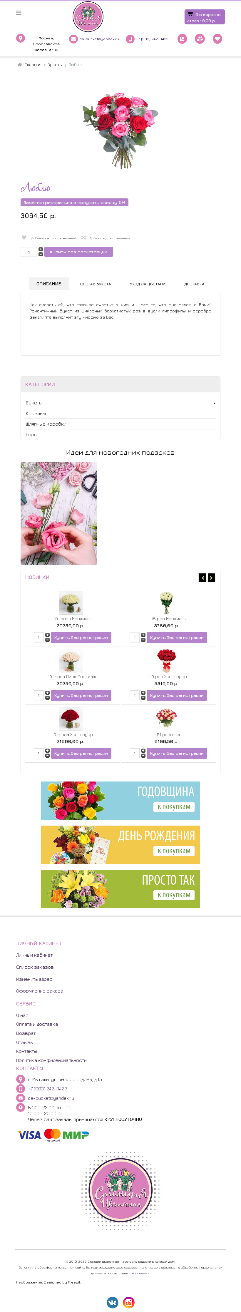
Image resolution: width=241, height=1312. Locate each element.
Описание (48, 283)
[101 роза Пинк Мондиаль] (71, 661)
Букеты (34, 402)
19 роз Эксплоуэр (168, 676)
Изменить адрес (34, 979)
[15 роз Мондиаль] (167, 603)
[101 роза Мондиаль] (71, 603)
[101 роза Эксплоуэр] (71, 719)
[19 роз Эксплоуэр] (167, 661)
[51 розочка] (167, 719)
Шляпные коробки (46, 423)
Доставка (194, 283)
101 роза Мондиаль (72, 618)
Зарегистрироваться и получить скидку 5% (74, 202)
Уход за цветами (147, 283)
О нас (22, 1015)
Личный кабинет (34, 955)
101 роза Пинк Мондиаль (72, 676)
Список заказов (35, 967)
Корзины (36, 413)
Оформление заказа (39, 990)
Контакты (26, 1051)
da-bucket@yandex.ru (99, 39)
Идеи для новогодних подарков (120, 452)
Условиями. (141, 1273)
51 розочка (168, 734)
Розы (31, 434)
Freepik (74, 1282)
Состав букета (95, 283)
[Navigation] (18, 13)
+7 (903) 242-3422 (152, 39)
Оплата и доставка (37, 1024)
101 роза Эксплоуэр (72, 734)
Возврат (26, 1033)
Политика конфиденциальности (51, 1060)
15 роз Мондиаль (168, 618)
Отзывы (25, 1042)
